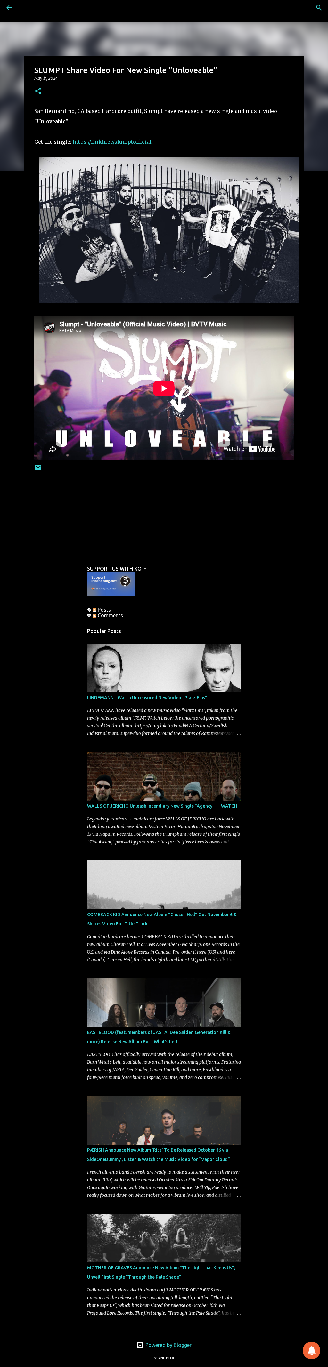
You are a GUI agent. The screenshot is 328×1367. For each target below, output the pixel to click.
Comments (109, 615)
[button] (38, 91)
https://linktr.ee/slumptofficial (112, 142)
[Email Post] (38, 470)
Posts (103, 609)
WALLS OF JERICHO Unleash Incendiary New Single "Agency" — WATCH (162, 806)
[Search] (319, 7)
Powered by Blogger (168, 1345)
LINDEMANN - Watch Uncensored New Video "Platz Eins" (147, 697)
